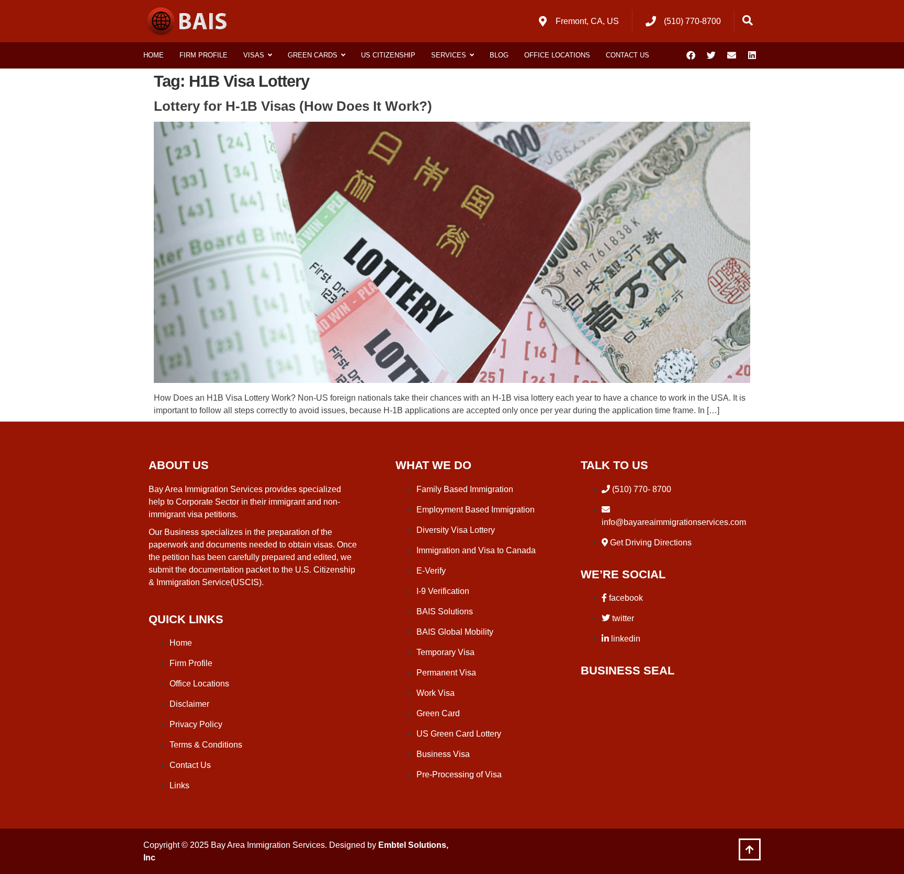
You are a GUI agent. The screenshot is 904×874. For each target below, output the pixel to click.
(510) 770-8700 (692, 21)
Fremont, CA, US (587, 21)
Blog (499, 55)
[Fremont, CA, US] (542, 21)
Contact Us (627, 55)
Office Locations (557, 55)
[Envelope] (731, 55)
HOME (153, 55)
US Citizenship (388, 55)
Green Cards (312, 55)
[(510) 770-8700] (651, 21)
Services (448, 55)
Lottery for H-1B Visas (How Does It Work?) (293, 106)
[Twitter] (711, 55)
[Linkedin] (752, 55)
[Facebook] (690, 55)
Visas (253, 55)
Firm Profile (203, 55)
